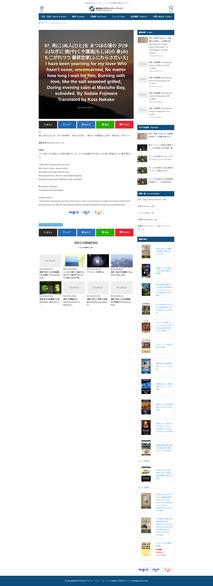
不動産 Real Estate (98, 17)
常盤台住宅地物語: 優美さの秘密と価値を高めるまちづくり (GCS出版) (164, 447)
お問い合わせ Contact (162, 17)
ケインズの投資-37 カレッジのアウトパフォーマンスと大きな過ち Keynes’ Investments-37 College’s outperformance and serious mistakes (160, 158)
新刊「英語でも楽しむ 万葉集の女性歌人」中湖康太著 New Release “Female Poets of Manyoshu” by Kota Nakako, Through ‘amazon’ (161, 135)
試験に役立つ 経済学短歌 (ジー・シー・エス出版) (164, 366)
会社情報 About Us (139, 17)
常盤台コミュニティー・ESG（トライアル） (154, 227)
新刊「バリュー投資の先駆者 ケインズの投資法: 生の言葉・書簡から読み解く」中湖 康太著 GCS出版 (161, 147)
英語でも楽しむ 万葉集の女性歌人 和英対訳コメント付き (163, 251)
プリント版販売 (143, 461)
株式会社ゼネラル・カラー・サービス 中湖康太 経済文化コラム (104, 581)
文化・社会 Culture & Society (54, 17)
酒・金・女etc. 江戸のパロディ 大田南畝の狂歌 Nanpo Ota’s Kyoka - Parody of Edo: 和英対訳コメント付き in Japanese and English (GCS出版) (164, 502)
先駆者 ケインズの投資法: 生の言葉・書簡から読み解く (164, 270)
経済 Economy (78, 17)
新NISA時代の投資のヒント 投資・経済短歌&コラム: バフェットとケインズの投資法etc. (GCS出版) (164, 290)
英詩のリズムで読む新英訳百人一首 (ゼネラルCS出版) (164, 406)
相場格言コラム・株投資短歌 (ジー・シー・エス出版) (164, 386)
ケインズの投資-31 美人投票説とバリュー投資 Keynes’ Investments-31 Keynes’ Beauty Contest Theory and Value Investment (161, 169)
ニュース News (118, 17)
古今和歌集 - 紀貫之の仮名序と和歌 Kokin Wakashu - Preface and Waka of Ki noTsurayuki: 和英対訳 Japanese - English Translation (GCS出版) (164, 527)
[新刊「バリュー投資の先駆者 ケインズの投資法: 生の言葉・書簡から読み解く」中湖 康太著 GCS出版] (142, 148)
